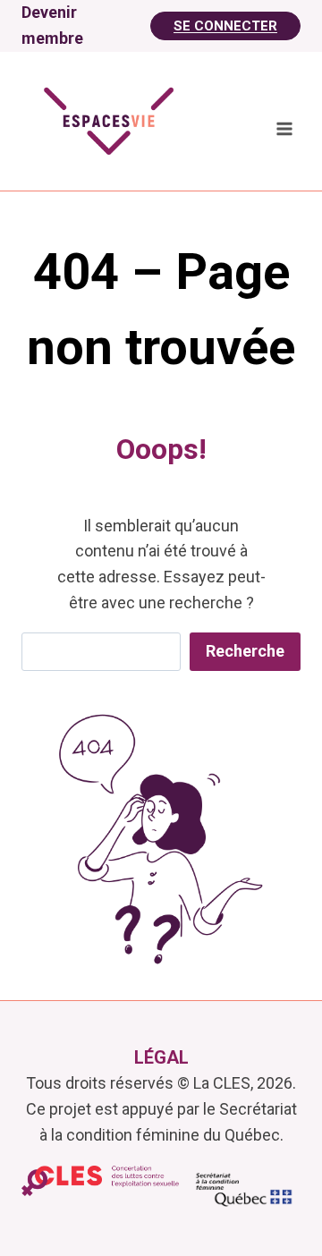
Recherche (245, 650)
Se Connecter (225, 26)
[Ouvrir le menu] (284, 129)
